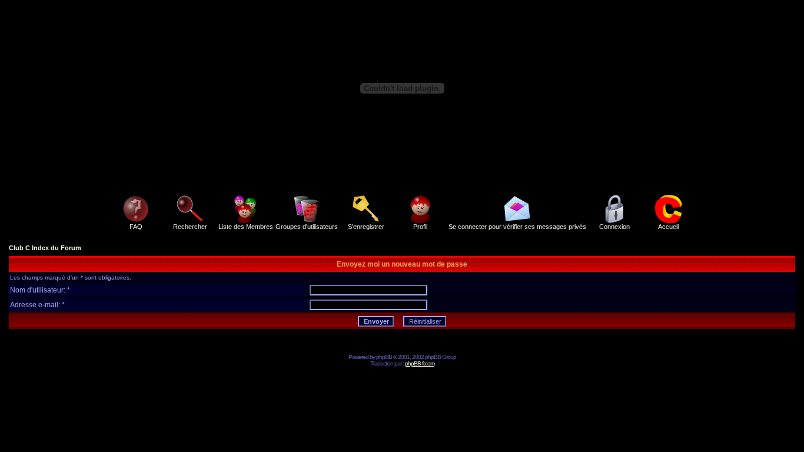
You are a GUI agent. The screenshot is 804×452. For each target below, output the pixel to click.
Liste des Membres (245, 226)
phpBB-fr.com (419, 363)
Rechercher (190, 226)
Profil (420, 226)
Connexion (614, 226)
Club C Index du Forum (45, 247)
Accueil (668, 226)
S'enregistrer (366, 226)
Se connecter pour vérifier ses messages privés (517, 226)
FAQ (135, 226)
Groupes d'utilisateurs (306, 226)
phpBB (384, 357)
